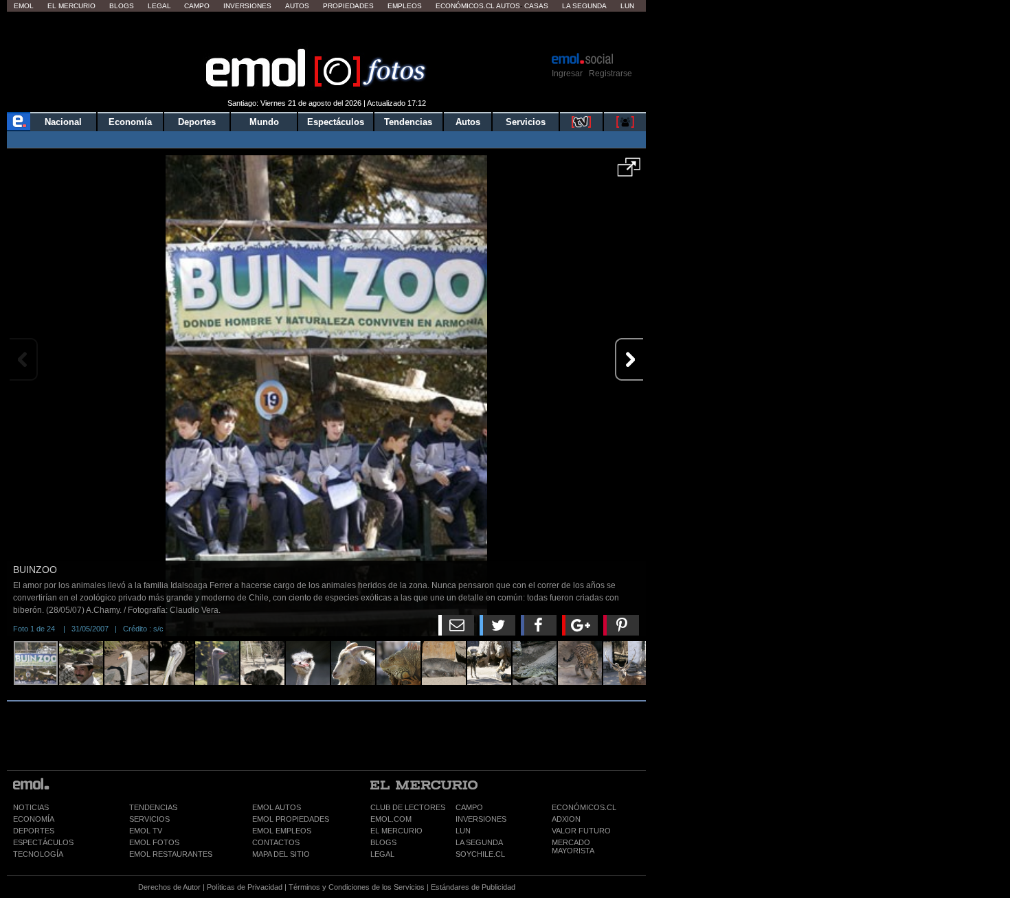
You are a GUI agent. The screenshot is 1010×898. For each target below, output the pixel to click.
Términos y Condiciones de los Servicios (357, 887)
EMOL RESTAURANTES (170, 854)
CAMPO (469, 807)
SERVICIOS (149, 819)
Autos (297, 6)
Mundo (264, 122)
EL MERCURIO (396, 831)
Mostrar (327, 31)
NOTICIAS (31, 807)
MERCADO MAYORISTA (573, 846)
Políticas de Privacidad (244, 887)
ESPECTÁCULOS (43, 842)
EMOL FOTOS (154, 842)
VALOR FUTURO (581, 831)
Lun (627, 6)
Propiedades (348, 6)
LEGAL (382, 854)
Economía (130, 122)
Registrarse (610, 73)
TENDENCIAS (153, 807)
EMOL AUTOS (276, 807)
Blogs (121, 6)
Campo (197, 6)
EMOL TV (145, 831)
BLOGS (383, 842)
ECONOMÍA (33, 819)
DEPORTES (33, 831)
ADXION (566, 819)
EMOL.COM (391, 819)
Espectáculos (335, 122)
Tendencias (408, 122)
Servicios (526, 122)
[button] (629, 171)
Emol (24, 6)
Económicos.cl (465, 6)
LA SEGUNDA (479, 842)
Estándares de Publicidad (473, 887)
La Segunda (584, 6)
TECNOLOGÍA (38, 854)
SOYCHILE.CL (480, 854)
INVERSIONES (481, 819)
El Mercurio (71, 6)
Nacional (63, 122)
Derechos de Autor (169, 887)
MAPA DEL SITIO (281, 854)
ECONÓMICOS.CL (584, 807)
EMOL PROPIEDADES (290, 819)
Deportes (197, 122)
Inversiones (247, 6)
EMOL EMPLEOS (281, 831)
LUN (463, 831)
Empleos (405, 6)
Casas (536, 6)
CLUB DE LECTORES (407, 807)
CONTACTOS (276, 842)
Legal (159, 6)
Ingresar (567, 73)
